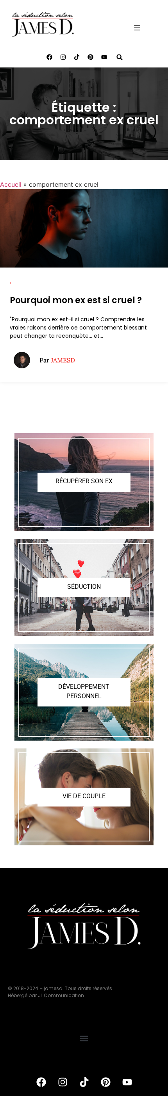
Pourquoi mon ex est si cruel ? (76, 300)
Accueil (10, 184)
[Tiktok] (77, 57)
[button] (119, 57)
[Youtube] (104, 57)
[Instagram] (63, 57)
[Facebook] (49, 57)
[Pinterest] (91, 57)
